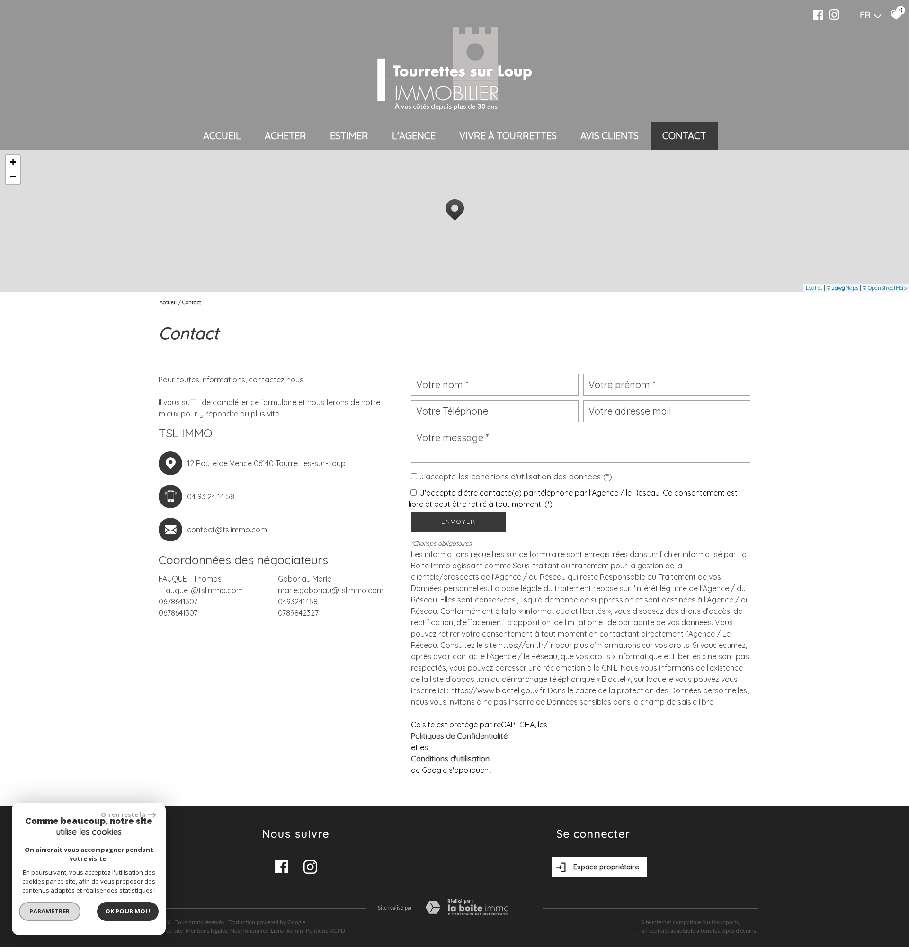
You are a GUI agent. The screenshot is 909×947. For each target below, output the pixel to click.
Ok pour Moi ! (128, 911)
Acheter (285, 136)
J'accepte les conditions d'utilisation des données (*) (515, 476)
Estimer (349, 136)
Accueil (222, 136)
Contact (684, 136)
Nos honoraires (249, 931)
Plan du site (168, 931)
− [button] (13, 176)
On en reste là (123, 814)
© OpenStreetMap (885, 287)
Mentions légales (206, 931)
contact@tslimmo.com (227, 529)
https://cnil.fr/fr (526, 645)
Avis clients (609, 136)
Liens (277, 931)
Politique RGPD (325, 931)
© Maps (842, 287)
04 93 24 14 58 (210, 496)
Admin (294, 931)
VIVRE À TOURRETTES (508, 136)
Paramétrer (50, 911)
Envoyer (458, 521)
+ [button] (13, 162)
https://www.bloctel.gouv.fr (497, 690)
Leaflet (814, 287)
